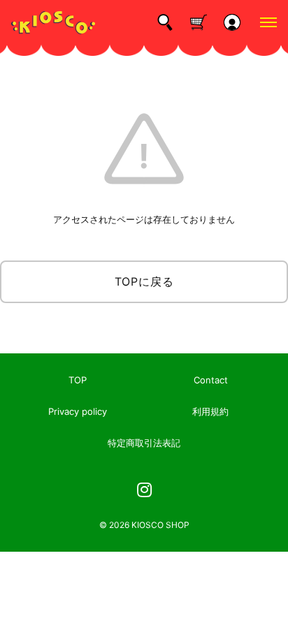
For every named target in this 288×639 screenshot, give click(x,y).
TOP (78, 379)
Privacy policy (77, 411)
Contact (211, 379)
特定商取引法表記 (144, 442)
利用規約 (210, 411)
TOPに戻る (144, 281)
